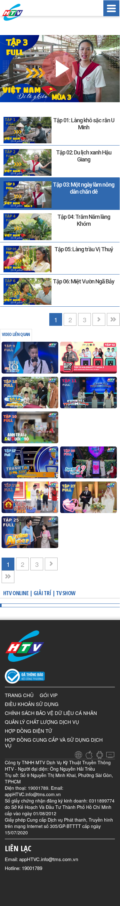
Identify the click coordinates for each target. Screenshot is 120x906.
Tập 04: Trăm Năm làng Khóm (83, 220)
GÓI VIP (49, 695)
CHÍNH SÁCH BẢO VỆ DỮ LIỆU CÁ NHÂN (51, 713)
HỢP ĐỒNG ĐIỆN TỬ (28, 730)
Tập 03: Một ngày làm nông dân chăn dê (83, 188)
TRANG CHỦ (19, 695)
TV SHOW (65, 593)
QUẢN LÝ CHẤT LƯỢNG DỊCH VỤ (42, 721)
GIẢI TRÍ (42, 593)
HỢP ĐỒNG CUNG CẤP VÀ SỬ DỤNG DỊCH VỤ (54, 742)
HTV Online (15, 593)
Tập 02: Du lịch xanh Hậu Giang (83, 156)
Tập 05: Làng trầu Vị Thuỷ (83, 249)
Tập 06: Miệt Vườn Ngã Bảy (83, 281)
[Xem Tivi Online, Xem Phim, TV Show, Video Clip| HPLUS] (19, 12)
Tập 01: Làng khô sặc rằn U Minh (83, 124)
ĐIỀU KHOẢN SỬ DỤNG (32, 704)
